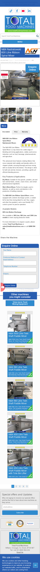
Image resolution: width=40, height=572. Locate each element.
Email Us (20, 552)
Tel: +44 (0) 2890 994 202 (20, 550)
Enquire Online (32, 68)
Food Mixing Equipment (22, 60)
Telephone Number (10, 266)
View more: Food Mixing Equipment (20, 303)
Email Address (8, 260)
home (11, 60)
